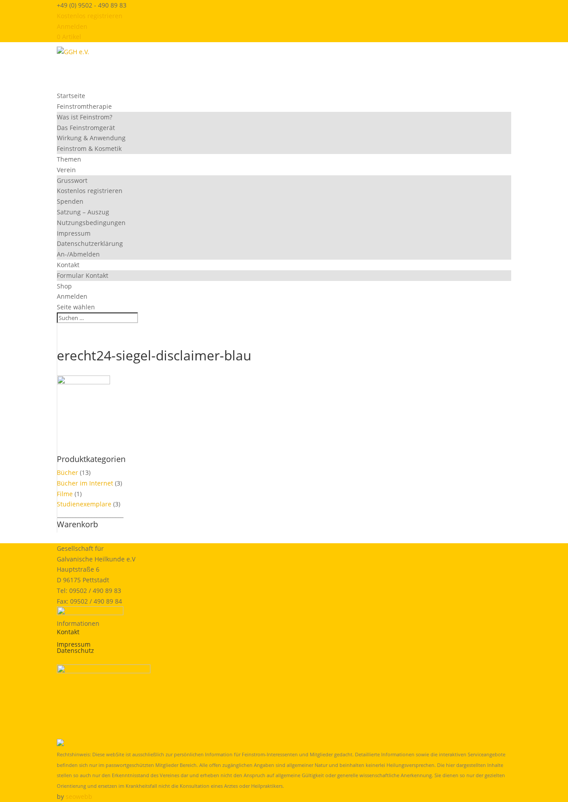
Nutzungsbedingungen (91, 222)
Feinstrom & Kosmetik (89, 148)
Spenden (70, 201)
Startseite (71, 95)
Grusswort (72, 180)
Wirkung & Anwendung (91, 138)
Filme (65, 494)
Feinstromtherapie (84, 106)
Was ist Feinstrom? (84, 117)
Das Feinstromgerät (86, 127)
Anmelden (72, 26)
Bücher (67, 472)
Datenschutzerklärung (90, 243)
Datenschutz (75, 650)
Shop (64, 286)
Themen (69, 159)
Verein (66, 170)
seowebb (79, 796)
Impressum (74, 233)
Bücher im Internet (85, 483)
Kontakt (68, 265)
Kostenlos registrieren (89, 16)
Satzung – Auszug (83, 212)
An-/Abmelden (78, 254)
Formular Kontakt (82, 275)
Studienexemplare (84, 504)
